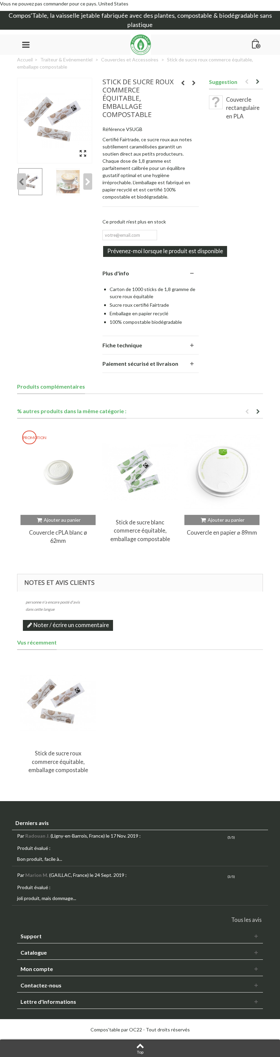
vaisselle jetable (78, 15)
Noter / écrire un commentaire (70, 625)
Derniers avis (32, 823)
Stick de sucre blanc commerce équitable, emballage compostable (140, 530)
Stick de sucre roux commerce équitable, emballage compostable (58, 761)
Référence (113, 129)
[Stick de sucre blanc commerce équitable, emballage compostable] (140, 472)
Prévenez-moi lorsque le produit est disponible (165, 251)
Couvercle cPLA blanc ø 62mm (58, 536)
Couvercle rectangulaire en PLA (243, 107)
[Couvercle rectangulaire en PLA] (216, 102)
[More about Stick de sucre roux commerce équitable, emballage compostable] (58, 703)
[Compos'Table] (140, 44)
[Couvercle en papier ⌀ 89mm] (222, 472)
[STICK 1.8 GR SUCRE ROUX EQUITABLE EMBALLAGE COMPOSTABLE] (54, 120)
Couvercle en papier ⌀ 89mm (222, 532)
